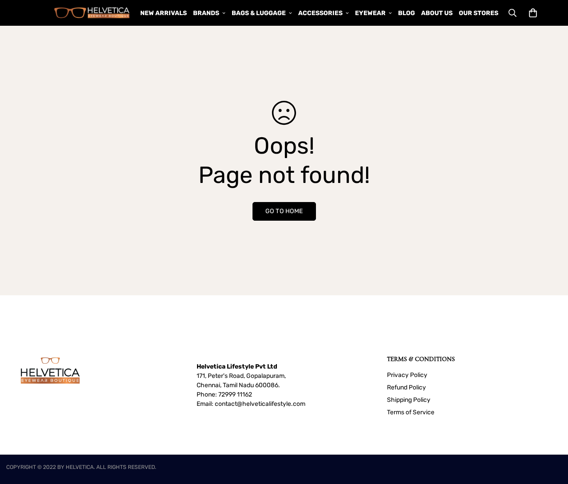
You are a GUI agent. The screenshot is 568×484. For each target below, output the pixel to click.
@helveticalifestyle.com (271, 404)
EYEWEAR (370, 13)
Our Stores (478, 13)
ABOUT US (437, 13)
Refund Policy (406, 387)
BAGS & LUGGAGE (259, 13)
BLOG (406, 13)
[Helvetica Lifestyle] (92, 13)
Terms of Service (410, 412)
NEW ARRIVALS (163, 13)
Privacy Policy (407, 375)
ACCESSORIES (320, 13)
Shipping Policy (408, 400)
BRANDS (206, 13)
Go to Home (284, 211)
